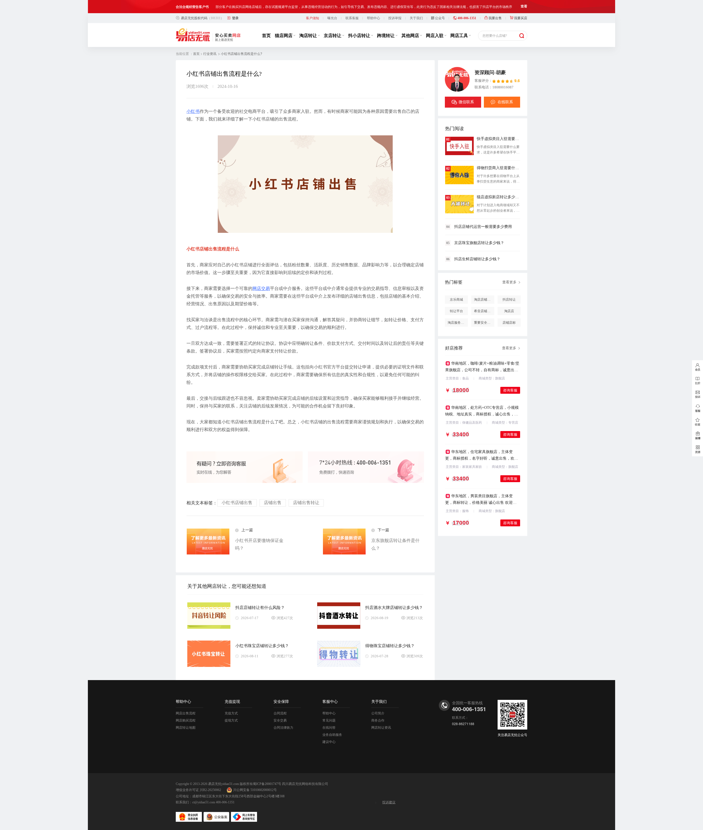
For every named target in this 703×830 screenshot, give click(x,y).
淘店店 (509, 311)
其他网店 (410, 35)
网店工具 (459, 35)
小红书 (193, 111)
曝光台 (332, 18)
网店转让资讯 (381, 728)
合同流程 (280, 713)
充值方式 (231, 713)
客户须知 (312, 18)
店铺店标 (509, 323)
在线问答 (329, 728)
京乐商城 (456, 299)
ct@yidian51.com (203, 802)
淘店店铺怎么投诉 (484, 299)
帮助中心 (373, 18)
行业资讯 (209, 54)
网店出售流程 (186, 713)
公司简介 (377, 713)
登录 (235, 18)
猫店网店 (284, 35)
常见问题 (329, 720)
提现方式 (231, 720)
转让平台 (456, 311)
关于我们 (416, 18)
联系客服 (352, 18)
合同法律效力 (283, 728)
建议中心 (329, 742)
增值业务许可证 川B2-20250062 (198, 790)
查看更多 (509, 282)
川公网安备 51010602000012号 (255, 790)
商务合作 (377, 720)
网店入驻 (435, 35)
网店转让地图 (186, 728)
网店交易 (261, 288)
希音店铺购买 (484, 311)
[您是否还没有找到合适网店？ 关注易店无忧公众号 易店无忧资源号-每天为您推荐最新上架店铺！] (697, 449)
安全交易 (280, 720)
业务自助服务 (332, 735)
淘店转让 (308, 35)
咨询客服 (510, 390)
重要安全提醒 (484, 323)
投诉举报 (394, 18)
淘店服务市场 (457, 323)
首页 (266, 35)
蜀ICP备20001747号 (267, 784)
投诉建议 (388, 802)
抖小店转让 (359, 35)
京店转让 (333, 35)
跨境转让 (386, 35)
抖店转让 (509, 299)
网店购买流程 (186, 720)
